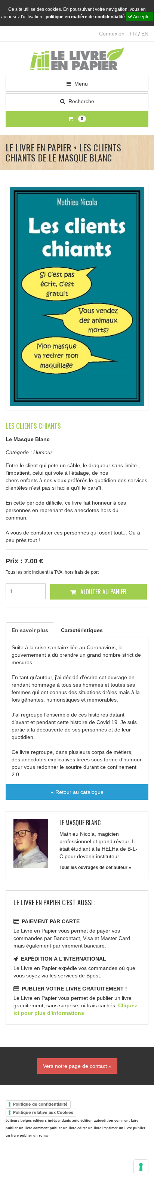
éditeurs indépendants (52, 1120)
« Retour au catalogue (77, 792)
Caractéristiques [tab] (82, 630)
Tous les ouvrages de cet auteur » (95, 867)
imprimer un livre (117, 1128)
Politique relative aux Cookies (43, 1112)
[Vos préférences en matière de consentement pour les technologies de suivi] (141, 1167)
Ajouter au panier (102, 591)
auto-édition (82, 1120)
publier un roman (35, 1135)
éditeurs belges (19, 1120)
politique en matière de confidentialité (85, 16)
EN (144, 34)
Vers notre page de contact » (77, 1066)
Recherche (80, 101)
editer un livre (89, 1128)
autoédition (103, 1120)
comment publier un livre (54, 1128)
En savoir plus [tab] (30, 630)
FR (133, 34)
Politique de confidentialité (40, 1104)
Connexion (111, 34)
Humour (42, 452)
